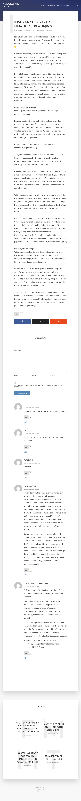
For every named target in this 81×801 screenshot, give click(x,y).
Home (43, 5)
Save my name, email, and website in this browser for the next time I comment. (38, 386)
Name (16, 375)
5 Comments (48, 30)
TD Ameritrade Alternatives (54, 757)
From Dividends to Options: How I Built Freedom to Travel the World (27, 727)
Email (34, 375)
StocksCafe (40, 789)
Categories (51, 5)
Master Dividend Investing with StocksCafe (53, 727)
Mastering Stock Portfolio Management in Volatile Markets (27, 757)
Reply (25, 422)
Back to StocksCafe (63, 5)
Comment (17, 350)
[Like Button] (16, 314)
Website (52, 375)
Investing (19, 30)
